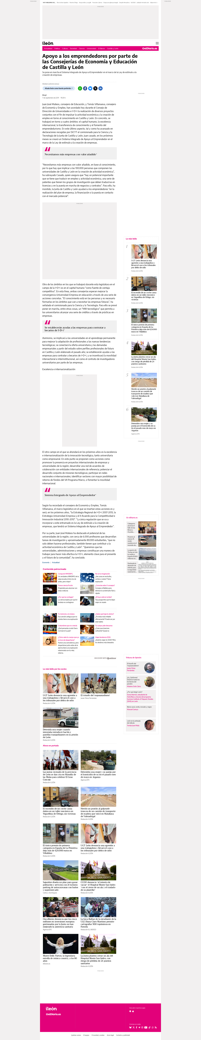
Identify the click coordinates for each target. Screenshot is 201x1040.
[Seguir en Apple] (133, 1011)
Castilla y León (112, 48)
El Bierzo (101, 48)
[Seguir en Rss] (156, 1027)
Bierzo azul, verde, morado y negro (139, 707)
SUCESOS (133, 2)
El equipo (86, 1035)
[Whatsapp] (80, 88)
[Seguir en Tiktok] (150, 1027)
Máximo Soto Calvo (134, 686)
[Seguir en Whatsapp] (153, 1027)
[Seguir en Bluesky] (130, 1027)
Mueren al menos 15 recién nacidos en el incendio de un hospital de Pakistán (132, 541)
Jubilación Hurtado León (143, 2)
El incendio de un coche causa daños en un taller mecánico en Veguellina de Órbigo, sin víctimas (59, 811)
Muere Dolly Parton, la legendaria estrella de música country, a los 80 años (60, 958)
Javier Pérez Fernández (89, 698)
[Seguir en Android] (130, 1011)
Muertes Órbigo (74, 2)
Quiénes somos (76, 1035)
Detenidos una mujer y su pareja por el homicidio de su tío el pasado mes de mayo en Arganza (98, 774)
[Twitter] (95, 88)
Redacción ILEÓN (49, 703)
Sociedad (73, 48)
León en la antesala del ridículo (133, 722)
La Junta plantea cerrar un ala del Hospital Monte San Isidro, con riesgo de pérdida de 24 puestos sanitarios (97, 959)
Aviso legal (110, 1035)
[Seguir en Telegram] (139, 1027)
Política (57, 48)
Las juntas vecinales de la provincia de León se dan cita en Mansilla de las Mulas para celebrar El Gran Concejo (59, 776)
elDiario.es (46, 964)
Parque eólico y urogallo (85, 2)
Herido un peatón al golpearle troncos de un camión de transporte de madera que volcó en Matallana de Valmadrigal (98, 812)
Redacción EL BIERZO (88, 930)
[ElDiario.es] (149, 48)
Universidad (91, 48)
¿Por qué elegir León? (134, 692)
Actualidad (48, 48)
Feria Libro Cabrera (97, 2)
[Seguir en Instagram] (142, 1027)
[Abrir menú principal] (157, 43)
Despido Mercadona (124, 2)
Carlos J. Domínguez (50, 893)
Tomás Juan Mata (133, 725)
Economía (45, 562)
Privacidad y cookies (98, 1035)
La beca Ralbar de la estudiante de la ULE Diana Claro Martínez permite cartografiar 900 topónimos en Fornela (98, 923)
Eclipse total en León (155, 2)
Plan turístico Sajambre (62, 2)
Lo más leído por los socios (55, 669)
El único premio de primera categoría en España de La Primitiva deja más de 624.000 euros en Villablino (60, 849)
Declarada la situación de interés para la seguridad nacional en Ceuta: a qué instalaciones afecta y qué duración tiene (132, 567)
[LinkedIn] (100, 88)
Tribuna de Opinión (133, 657)
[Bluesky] (90, 88)
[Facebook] (85, 88)
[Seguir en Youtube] (145, 1027)
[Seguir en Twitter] (134, 1027)
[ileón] (59, 1008)
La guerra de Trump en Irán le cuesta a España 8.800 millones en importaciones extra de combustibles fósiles (133, 554)
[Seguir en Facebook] (136, 1027)
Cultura (65, 48)
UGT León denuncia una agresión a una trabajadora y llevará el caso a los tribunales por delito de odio (60, 698)
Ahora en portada (51, 745)
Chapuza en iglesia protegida (110, 2)
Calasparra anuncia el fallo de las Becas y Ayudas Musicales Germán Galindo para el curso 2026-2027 (132, 528)
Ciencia (82, 48)
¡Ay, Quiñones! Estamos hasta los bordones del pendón (133, 681)
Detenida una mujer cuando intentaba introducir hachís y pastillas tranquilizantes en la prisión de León (60, 733)
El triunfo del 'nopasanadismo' (95, 695)
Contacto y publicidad (123, 1035)
